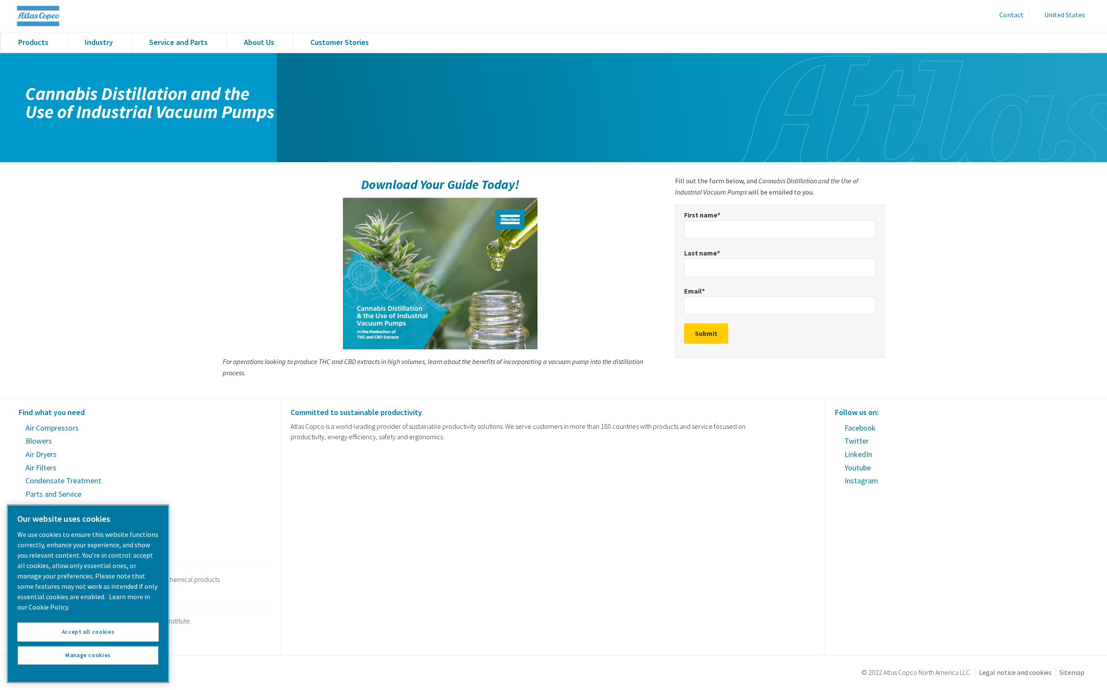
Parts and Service (53, 494)
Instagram (861, 481)
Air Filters (41, 468)
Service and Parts (178, 42)
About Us (259, 42)
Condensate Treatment (63, 481)
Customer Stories (339, 42)
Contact (1011, 14)
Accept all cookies (88, 632)
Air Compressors (52, 428)
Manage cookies (88, 655)
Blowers (39, 441)
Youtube (858, 468)
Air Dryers (41, 454)
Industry (99, 42)
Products (33, 42)
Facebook (860, 428)
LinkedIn (858, 454)
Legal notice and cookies (1015, 672)
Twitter (857, 441)
